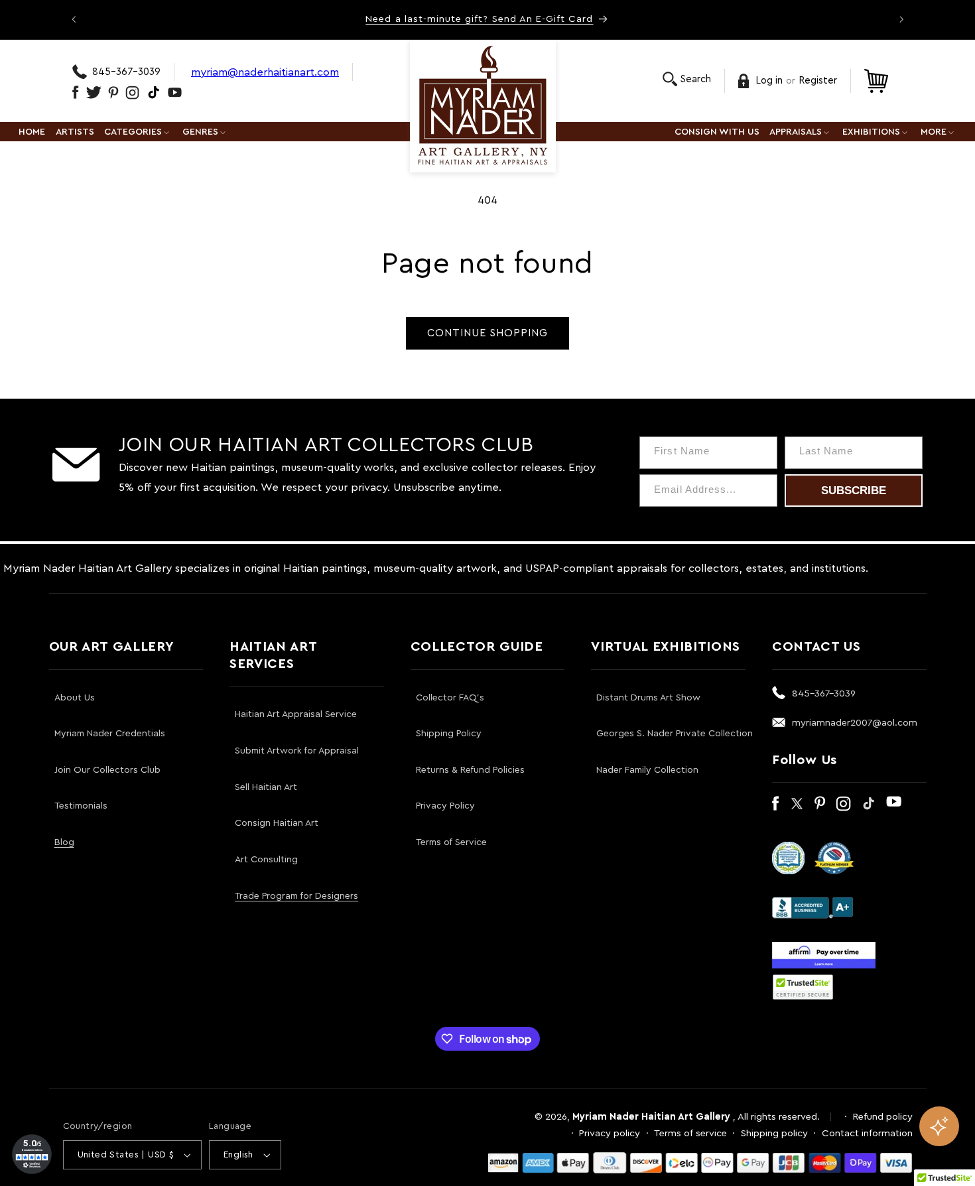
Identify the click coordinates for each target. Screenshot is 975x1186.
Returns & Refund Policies (470, 770)
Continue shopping (488, 333)
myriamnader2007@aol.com (854, 723)
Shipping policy (774, 1133)
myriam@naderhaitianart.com (265, 72)
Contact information (867, 1133)
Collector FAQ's (450, 697)
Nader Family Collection (647, 770)
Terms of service (690, 1133)
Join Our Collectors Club (107, 770)
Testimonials (80, 806)
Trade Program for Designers (296, 896)
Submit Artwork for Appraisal (297, 751)
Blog (64, 842)
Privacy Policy (445, 806)
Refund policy (883, 1117)
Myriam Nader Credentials (109, 733)
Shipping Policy (449, 733)
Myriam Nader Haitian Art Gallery (651, 1117)
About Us (74, 697)
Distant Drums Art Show (648, 697)
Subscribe (853, 490)
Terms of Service (451, 842)
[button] (687, 79)
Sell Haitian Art (266, 787)
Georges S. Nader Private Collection (674, 733)
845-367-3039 (126, 72)
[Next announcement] (901, 19)
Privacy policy (609, 1133)
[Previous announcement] (73, 19)
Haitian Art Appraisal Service (296, 714)
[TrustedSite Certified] (803, 987)
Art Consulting (266, 859)
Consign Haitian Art (276, 823)
